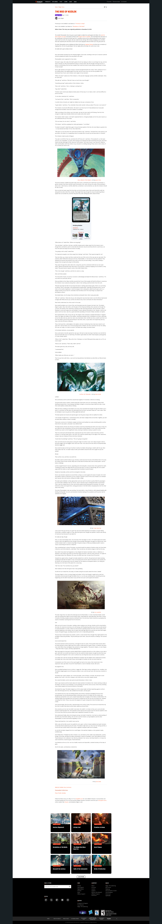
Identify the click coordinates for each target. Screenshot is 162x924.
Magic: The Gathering (111, 885)
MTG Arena (55, 1)
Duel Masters (80, 905)
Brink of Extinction (101, 869)
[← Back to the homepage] (39, 1)
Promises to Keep (80, 23)
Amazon (66, 802)
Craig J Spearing (97, 528)
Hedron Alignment (60, 828)
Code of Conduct (57, 918)
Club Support (80, 887)
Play (61, 1)
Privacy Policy (66, 918)
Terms (48, 918)
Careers (93, 889)
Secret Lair (108, 894)
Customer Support (75, 918)
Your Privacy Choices (101, 919)
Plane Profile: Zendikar (60, 793)
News (75, 1)
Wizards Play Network (97, 892)
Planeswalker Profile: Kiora (61, 790)
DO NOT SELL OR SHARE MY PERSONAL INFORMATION (93, 918)
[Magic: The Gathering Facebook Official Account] (45, 900)
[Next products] (89, 235)
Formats (79, 890)
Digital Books (80, 889)
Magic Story (61, 7)
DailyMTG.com (79, 798)
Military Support (81, 894)
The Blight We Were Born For (81, 849)
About (93, 885)
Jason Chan (98, 180)
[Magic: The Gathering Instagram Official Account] (67, 900)
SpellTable (108, 895)
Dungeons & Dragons (82, 903)
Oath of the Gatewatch (81, 869)
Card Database (117, 1)
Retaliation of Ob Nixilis (78, 26)
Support (93, 890)
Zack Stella (98, 781)
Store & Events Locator (111, 890)
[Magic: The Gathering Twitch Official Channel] (56, 900)
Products (47, 1)
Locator (109, 1)
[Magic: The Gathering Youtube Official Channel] (62, 900)
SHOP (70, 1)
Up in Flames (101, 849)
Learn (65, 1)
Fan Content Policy (83, 919)
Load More (81, 876)
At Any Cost (81, 828)
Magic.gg (108, 889)
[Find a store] (69, 886)
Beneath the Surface (60, 869)
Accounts (124, 1)
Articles (79, 885)
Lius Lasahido (97, 612)
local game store (102, 800)
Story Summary (63, 787)
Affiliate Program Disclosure (96, 894)
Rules (78, 892)
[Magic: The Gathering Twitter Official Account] (51, 900)
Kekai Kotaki (98, 394)
